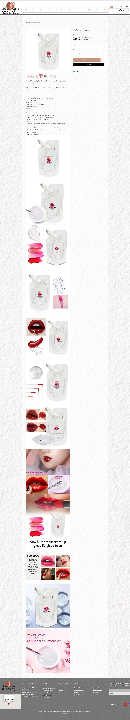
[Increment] (80, 53)
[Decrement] (74, 53)
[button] (111, 6)
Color (75, 43)
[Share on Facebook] (74, 71)
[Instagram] (121, 6)
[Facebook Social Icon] (127, 6)
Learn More (86, 39)
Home (27, 22)
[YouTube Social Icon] (115, 6)
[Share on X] (77, 71)
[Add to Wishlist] (102, 60)
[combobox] (88, 46)
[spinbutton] (77, 53)
